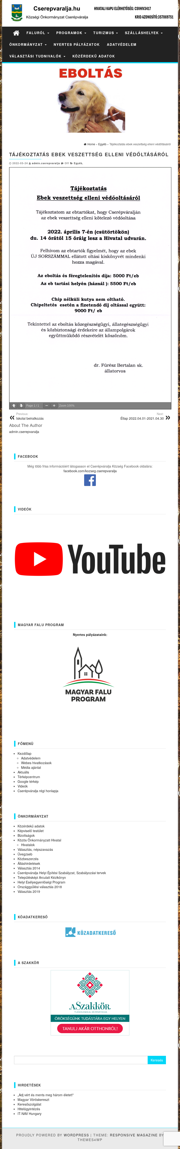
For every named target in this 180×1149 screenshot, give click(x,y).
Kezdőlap (24, 753)
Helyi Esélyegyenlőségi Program (41, 882)
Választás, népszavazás (35, 849)
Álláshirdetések (29, 863)
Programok (70, 32)
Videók (23, 786)
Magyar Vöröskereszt (33, 1099)
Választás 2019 (29, 891)
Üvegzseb (25, 854)
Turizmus (104, 32)
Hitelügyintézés (29, 1108)
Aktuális (23, 772)
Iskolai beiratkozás (30, 416)
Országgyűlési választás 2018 (40, 886)
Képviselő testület (31, 830)
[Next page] (21, 405)
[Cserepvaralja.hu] (16, 33)
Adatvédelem (122, 44)
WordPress (76, 1135)
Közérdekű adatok (93, 56)
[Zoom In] (54, 405)
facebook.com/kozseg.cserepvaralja (90, 470)
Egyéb (78, 163)
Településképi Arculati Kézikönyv (42, 877)
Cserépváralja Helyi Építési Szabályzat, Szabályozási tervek (62, 872)
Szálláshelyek (142, 32)
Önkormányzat (26, 44)
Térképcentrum (29, 776)
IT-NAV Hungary (29, 1113)
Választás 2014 (29, 868)
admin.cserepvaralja (46, 163)
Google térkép (28, 781)
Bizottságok (26, 835)
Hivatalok (28, 844)
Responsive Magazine (134, 1135)
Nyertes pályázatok (77, 44)
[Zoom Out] (46, 405)
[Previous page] (13, 405)
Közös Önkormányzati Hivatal (39, 840)
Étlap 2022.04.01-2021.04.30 (142, 416)
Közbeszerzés (28, 858)
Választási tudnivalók (36, 56)
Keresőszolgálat (29, 1104)
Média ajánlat (31, 767)
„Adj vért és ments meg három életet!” (46, 1094)
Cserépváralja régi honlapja (38, 790)
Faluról (36, 32)
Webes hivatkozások (36, 762)
